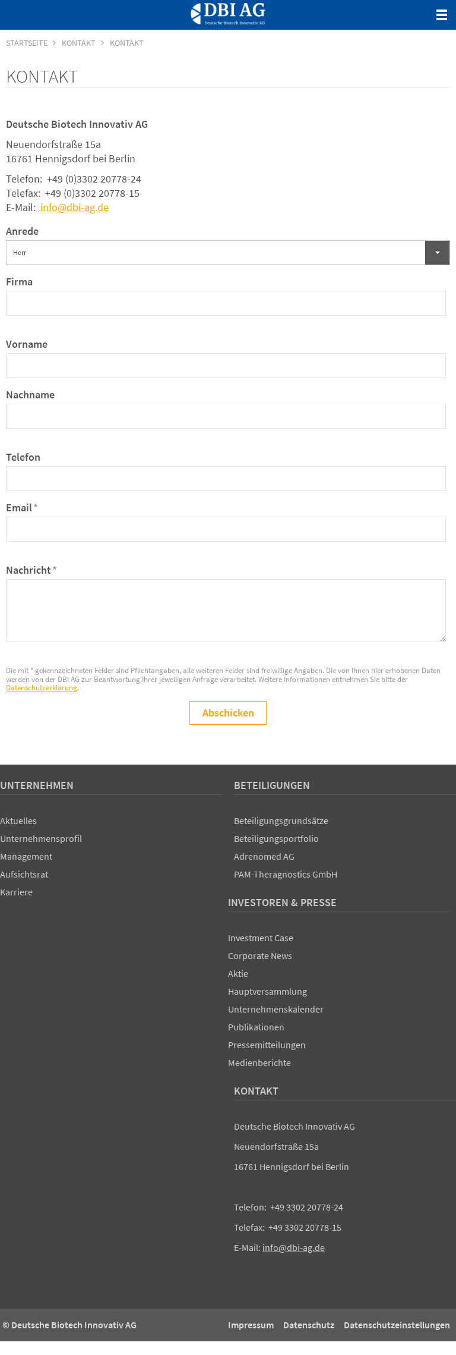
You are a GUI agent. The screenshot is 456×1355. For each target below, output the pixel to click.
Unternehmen (37, 785)
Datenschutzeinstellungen (397, 1325)
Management (26, 856)
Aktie (238, 973)
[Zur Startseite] (228, 13)
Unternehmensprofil (41, 838)
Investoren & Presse (282, 902)
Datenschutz (308, 1325)
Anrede (22, 231)
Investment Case (260, 938)
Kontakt (256, 1091)
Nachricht (31, 570)
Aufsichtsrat (24, 874)
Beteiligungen (272, 785)
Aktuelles (18, 820)
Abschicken (228, 712)
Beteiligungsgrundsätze (281, 820)
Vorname (27, 344)
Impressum (251, 1325)
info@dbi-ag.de (74, 207)
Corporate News (260, 955)
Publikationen (256, 1027)
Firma (19, 281)
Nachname (30, 394)
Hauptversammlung (267, 991)
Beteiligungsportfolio (276, 838)
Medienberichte (259, 1062)
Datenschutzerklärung (41, 688)
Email (22, 507)
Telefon (23, 457)
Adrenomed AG (264, 856)
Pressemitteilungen (267, 1045)
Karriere (16, 892)
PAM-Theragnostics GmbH (285, 874)
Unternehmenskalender (276, 1009)
